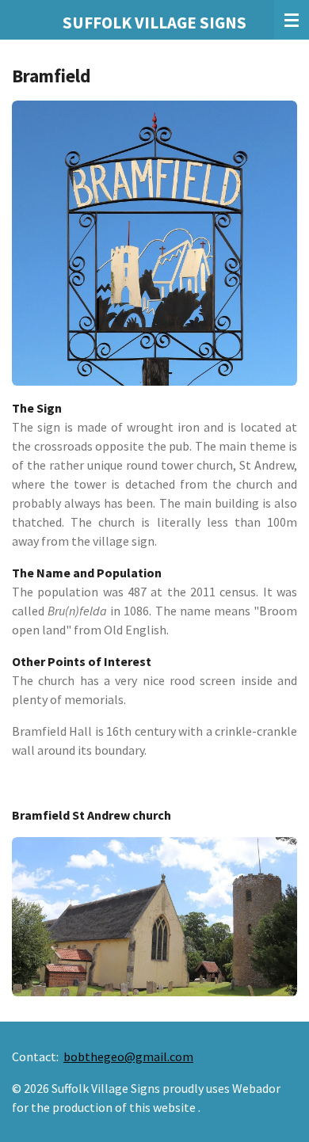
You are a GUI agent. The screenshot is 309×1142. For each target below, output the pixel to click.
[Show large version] (154, 243)
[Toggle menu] (291, 20)
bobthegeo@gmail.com (128, 1056)
